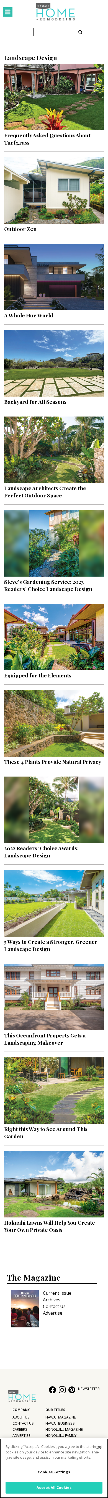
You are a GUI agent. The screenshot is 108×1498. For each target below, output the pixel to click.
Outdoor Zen (20, 228)
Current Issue (57, 1293)
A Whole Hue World (28, 315)
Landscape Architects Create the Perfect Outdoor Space (45, 491)
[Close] (99, 1447)
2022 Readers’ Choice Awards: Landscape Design (41, 851)
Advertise (52, 1313)
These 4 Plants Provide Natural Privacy (52, 761)
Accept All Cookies (54, 1487)
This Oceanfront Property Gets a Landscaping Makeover (45, 1039)
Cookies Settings (54, 1471)
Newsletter (89, 1388)
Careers (19, 1429)
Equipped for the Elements (37, 675)
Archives (51, 1300)
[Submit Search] (80, 32)
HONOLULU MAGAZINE (64, 1429)
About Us (21, 1417)
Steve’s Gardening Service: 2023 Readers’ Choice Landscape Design (48, 585)
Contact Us (54, 1306)
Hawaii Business (60, 1423)
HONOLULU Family (60, 1435)
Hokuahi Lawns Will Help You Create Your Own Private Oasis (49, 1226)
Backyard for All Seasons (35, 401)
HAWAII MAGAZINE (60, 1417)
